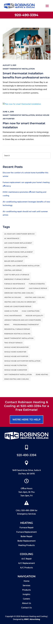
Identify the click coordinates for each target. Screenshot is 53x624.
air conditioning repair (15, 247)
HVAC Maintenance (13, 315)
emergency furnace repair (17, 279)
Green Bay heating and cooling (19, 293)
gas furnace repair (38, 288)
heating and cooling (35, 297)
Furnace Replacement (14, 288)
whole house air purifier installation (22, 361)
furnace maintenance (14, 284)
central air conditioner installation (22, 266)
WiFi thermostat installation (18, 374)
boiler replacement (13, 261)
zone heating (42, 374)
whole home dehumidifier (16, 347)
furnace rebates (37, 284)
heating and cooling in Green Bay (20, 302)
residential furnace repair (17, 329)
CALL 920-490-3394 (25, 510)
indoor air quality (34, 315)
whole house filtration (15, 365)
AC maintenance (11, 238)
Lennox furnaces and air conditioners (22, 320)
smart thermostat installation (19, 69)
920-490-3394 (26, 15)
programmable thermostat (26, 324)
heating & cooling (12, 297)
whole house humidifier (15, 370)
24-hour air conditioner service (19, 234)
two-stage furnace (13, 343)
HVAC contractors (30, 311)
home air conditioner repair (17, 306)
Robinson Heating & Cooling (17, 334)
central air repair (13, 270)
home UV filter (11, 311)
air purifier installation (16, 256)
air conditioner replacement (18, 243)
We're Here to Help (26, 419)
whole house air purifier (16, 356)
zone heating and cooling (16, 379)
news (6, 324)
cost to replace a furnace (16, 275)
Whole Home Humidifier (15, 352)
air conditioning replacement (18, 252)
